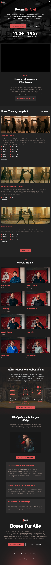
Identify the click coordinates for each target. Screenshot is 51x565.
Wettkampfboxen (6, 227)
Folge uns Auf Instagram (34, 544)
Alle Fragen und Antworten (25, 457)
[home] (3, 2)
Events (29, 554)
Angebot (23, 554)
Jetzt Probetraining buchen (25, 407)
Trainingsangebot (34, 26)
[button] (49, 2)
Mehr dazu (4, 159)
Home (10, 554)
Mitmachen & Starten (16, 544)
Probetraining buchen (18, 26)
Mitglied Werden (37, 554)
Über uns (16, 554)
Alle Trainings (44, 111)
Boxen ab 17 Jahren (7, 136)
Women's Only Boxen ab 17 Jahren (12, 186)
